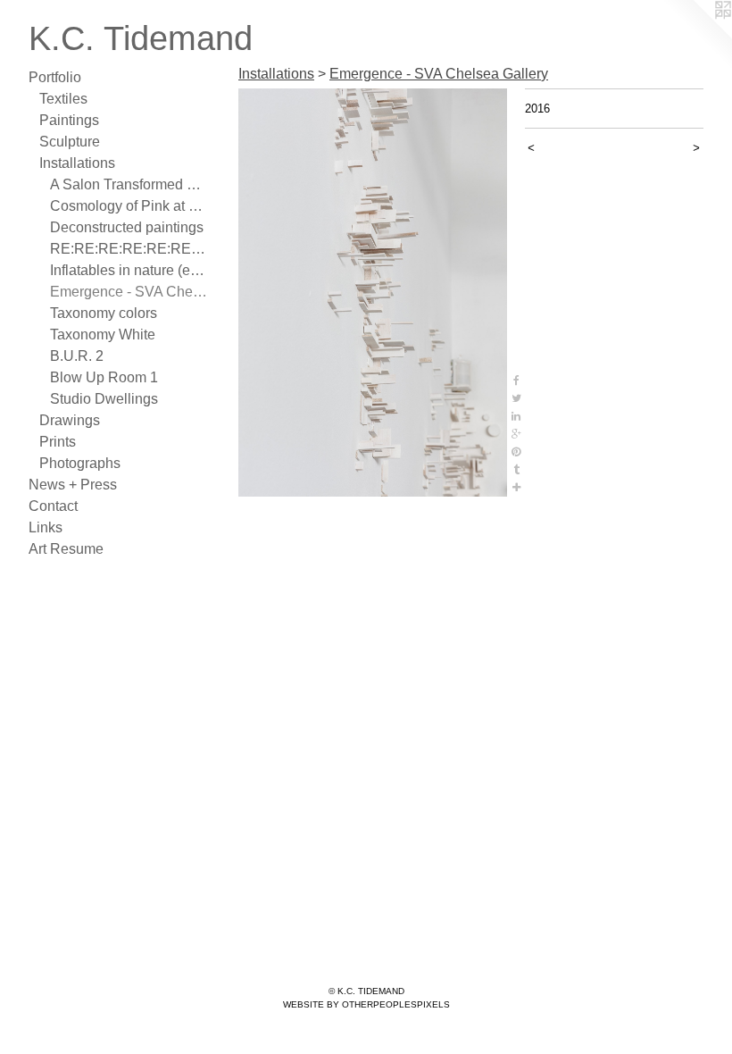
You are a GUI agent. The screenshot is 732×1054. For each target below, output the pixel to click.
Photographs (80, 463)
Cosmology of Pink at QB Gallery (128, 205)
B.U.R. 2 (77, 356)
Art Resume (66, 548)
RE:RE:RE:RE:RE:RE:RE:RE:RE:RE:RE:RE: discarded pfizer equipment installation (128, 248)
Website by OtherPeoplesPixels (366, 1004)
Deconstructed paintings (127, 227)
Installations (77, 163)
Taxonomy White (102, 334)
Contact (53, 506)
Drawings (69, 420)
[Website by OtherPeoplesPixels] (696, 35)
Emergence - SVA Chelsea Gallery (128, 291)
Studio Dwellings (104, 398)
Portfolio (55, 77)
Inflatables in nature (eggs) (128, 270)
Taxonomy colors (103, 313)
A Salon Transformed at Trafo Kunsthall (128, 184)
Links (45, 527)
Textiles (63, 98)
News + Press (73, 484)
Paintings (69, 120)
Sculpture (69, 141)
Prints (57, 441)
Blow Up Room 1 (104, 377)
